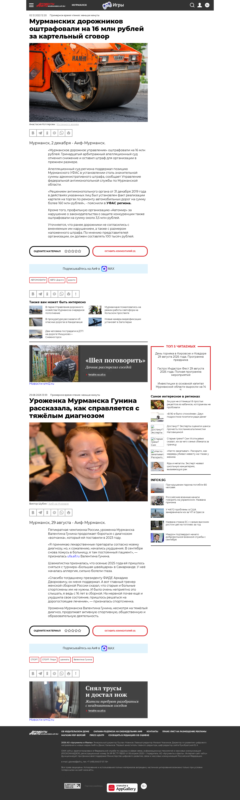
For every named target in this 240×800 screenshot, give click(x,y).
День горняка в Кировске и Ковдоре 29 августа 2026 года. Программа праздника (180, 357)
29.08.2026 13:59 (38, 395)
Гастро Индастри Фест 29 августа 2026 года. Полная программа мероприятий (181, 372)
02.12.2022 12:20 (38, 15)
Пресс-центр (97, 735)
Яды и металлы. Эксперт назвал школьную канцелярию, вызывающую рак (185, 466)
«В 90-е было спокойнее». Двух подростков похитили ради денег (186, 415)
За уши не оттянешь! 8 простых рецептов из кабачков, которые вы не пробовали (189, 404)
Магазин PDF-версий (73, 735)
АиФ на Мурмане (59, 503)
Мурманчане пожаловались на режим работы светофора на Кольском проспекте (123, 310)
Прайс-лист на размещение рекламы (184, 731)
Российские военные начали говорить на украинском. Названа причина (186, 500)
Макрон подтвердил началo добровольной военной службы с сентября (186, 537)
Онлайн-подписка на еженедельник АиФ (118, 731)
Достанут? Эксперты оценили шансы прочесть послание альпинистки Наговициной (188, 429)
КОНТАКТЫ (152, 731)
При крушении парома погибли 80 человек (186, 486)
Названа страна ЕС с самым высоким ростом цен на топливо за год (187, 523)
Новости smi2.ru (41, 383)
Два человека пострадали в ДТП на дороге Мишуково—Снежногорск (64, 334)
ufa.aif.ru (73, 556)
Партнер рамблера (94, 786)
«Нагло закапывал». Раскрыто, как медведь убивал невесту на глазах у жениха (188, 453)
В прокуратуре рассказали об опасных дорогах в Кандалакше (63, 320)
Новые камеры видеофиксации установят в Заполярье (123, 320)
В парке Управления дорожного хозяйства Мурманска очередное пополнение (64, 310)
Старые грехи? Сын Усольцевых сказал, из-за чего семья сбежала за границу (188, 441)
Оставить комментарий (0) (120, 251)
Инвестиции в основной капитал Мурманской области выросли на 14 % (181, 387)
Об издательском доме (75, 731)
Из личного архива (68, 124)
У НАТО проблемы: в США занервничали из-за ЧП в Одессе (185, 511)
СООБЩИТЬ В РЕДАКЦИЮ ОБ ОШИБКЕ (128, 735)
